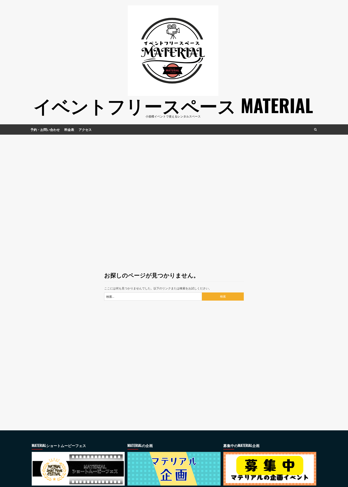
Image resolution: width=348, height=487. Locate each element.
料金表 (69, 129)
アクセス (85, 129)
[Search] (315, 129)
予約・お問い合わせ (45, 129)
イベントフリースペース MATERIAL (173, 105)
